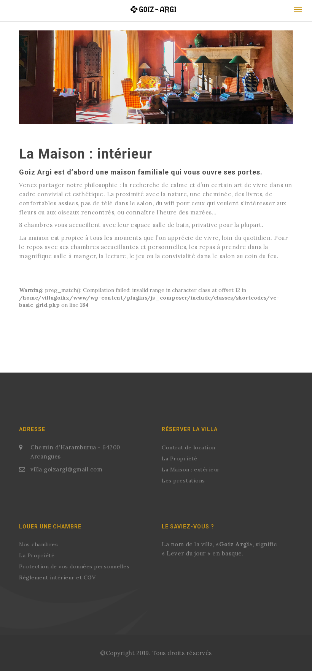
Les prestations (183, 480)
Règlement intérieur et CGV (57, 577)
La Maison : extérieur (191, 469)
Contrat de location (188, 447)
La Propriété (179, 458)
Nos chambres (38, 544)
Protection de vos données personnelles (74, 566)
